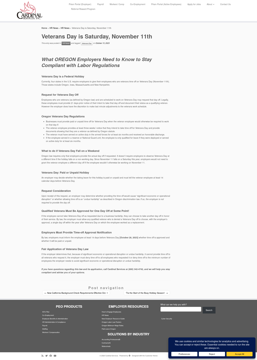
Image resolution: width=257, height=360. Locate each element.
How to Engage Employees (111, 312)
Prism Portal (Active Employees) (166, 4)
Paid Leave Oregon (109, 329)
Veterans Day (86, 43)
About (210, 4)
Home (44, 27)
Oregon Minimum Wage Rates (112, 325)
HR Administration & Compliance (54, 322)
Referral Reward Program (83, 8)
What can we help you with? (173, 304)
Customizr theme (151, 355)
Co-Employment (137, 4)
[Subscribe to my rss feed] (43, 355)
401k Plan (45, 312)
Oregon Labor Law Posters (111, 322)
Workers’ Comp (117, 4)
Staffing (45, 329)
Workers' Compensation (51, 332)
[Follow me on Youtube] (56, 355)
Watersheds (106, 346)
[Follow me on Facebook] (52, 355)
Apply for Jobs (194, 4)
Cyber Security (166, 318)
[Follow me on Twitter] (47, 355)
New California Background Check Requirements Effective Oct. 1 (76, 292)
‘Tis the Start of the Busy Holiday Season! (147, 292)
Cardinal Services (111, 355)
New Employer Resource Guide (113, 318)
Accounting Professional (110, 339)
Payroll (100, 4)
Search (209, 310)
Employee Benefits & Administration (55, 318)
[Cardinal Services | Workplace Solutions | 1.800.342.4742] (29, 10)
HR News (54, 27)
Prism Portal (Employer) (80, 4)
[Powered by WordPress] (129, 355)
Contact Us (225, 4)
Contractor (105, 343)
